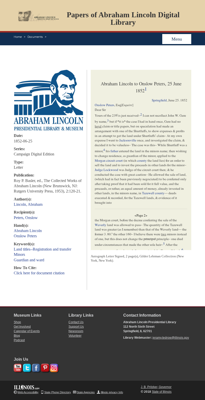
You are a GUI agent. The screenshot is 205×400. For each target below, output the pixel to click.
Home (18, 37)
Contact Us (76, 322)
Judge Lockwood (106, 169)
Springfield (159, 100)
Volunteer (75, 335)
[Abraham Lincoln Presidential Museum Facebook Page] (35, 367)
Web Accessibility (28, 392)
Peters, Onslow (26, 218)
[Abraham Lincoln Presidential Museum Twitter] (26, 367)
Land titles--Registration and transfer (42, 249)
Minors (19, 254)
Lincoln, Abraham (28, 204)
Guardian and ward (29, 260)
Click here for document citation (39, 273)
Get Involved (22, 326)
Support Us (76, 326)
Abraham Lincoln (28, 231)
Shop (17, 322)
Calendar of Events (27, 331)
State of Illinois (162, 391)
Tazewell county (153, 193)
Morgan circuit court (109, 160)
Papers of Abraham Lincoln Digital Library (123, 18)
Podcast (19, 340)
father (114, 151)
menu (177, 39)
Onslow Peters (25, 236)
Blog (17, 335)
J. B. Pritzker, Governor (156, 387)
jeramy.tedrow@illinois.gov (170, 337)
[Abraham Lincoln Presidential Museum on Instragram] (53, 367)
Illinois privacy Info (112, 392)
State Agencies (86, 392)
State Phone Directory (57, 392)
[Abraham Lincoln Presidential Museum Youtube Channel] (17, 367)
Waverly (100, 225)
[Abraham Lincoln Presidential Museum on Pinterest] (44, 367)
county (142, 160)
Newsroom (75, 331)
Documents (35, 37)
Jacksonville (127, 140)
